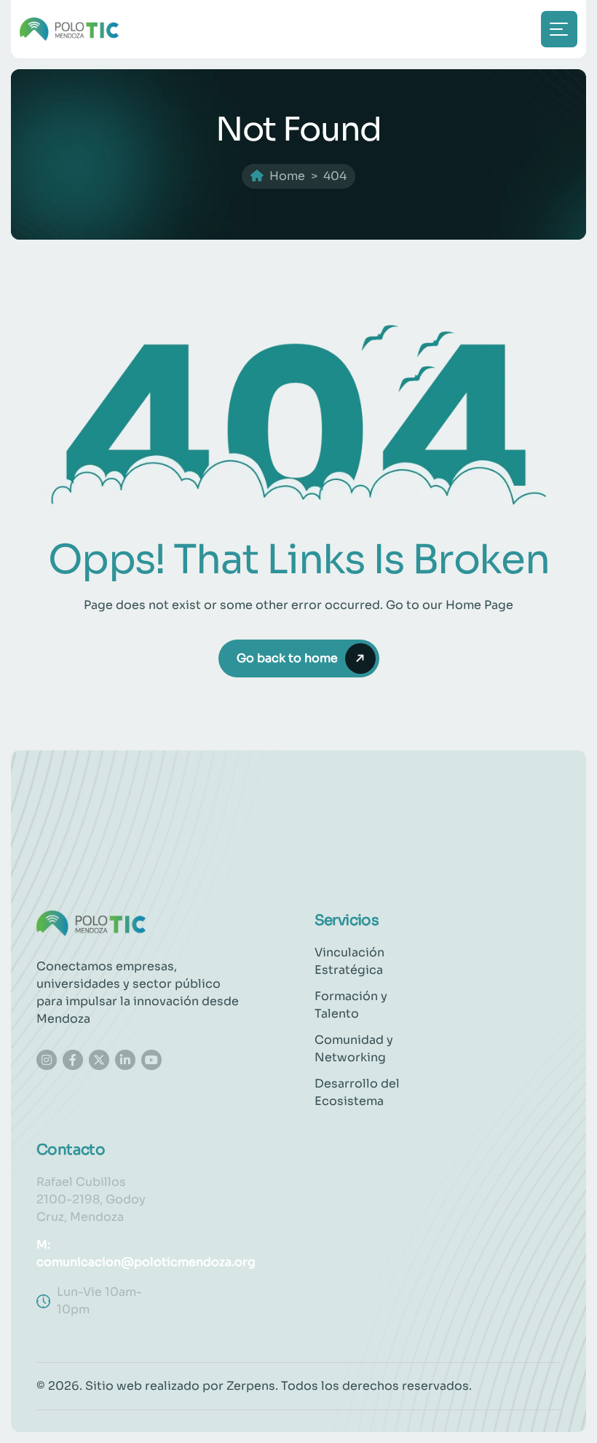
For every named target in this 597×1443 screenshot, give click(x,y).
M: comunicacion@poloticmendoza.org (146, 1253)
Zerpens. (252, 1385)
